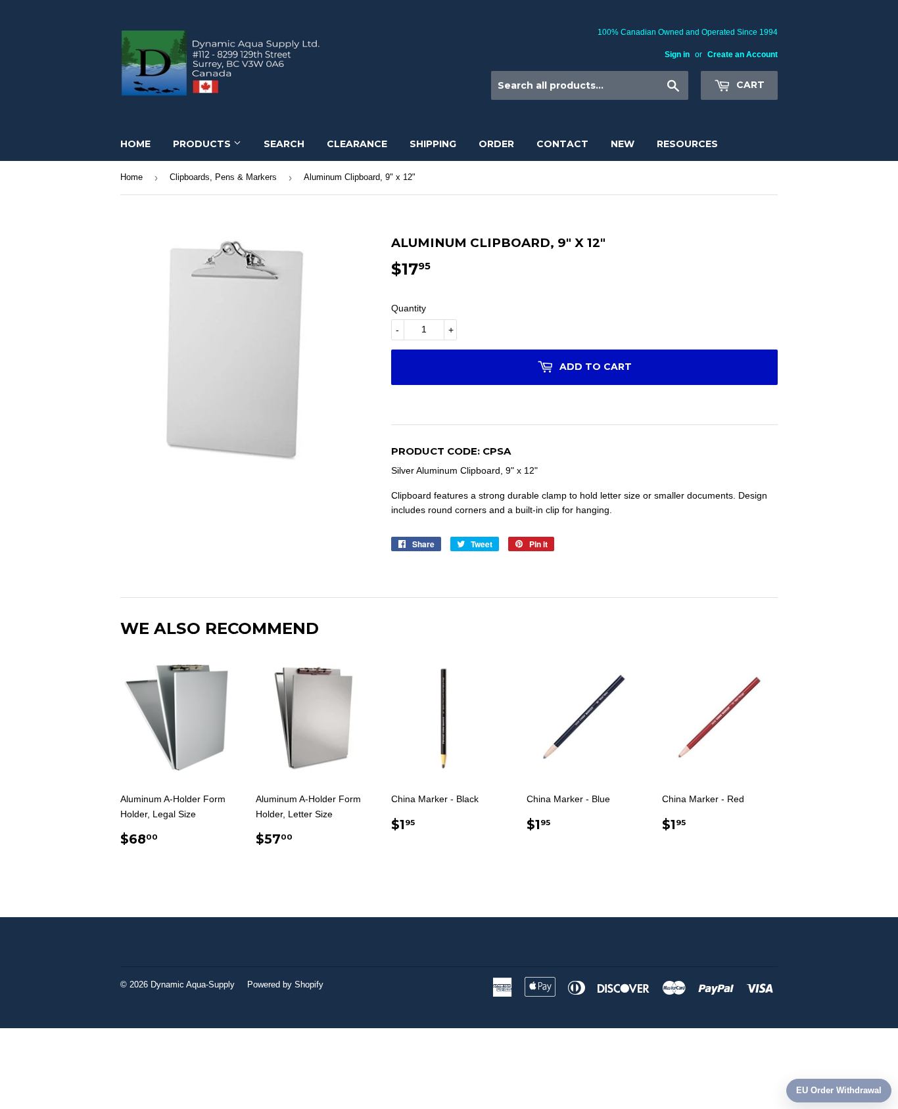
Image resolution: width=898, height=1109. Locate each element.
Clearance (357, 144)
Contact (562, 144)
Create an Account (742, 54)
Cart (749, 85)
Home (135, 144)
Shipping (433, 144)
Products (203, 144)
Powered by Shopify (285, 984)
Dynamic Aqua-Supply (193, 984)
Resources (687, 144)
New (622, 144)
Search (284, 144)
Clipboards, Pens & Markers (223, 177)
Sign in (677, 54)
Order (496, 144)
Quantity (408, 308)
